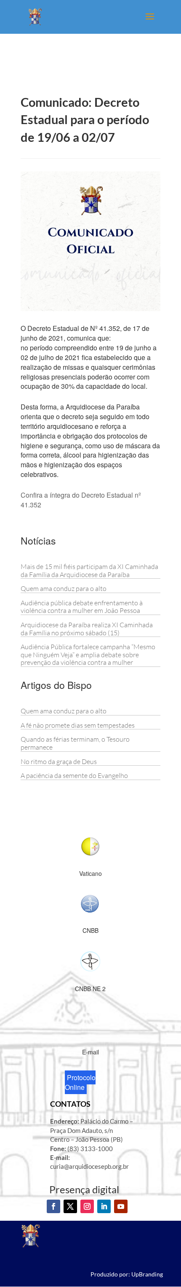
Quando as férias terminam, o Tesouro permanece (75, 743)
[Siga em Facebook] (53, 1206)
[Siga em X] (70, 1206)
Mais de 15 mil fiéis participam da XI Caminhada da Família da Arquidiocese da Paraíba (89, 570)
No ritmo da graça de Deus (59, 761)
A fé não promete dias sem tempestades (78, 725)
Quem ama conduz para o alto (63, 588)
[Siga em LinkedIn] (104, 1206)
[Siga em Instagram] (87, 1206)
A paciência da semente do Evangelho (74, 775)
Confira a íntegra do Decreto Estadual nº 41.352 (81, 499)
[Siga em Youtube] (121, 1206)
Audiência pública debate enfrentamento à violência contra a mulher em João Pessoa (82, 607)
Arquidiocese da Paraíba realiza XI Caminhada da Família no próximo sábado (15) (87, 628)
